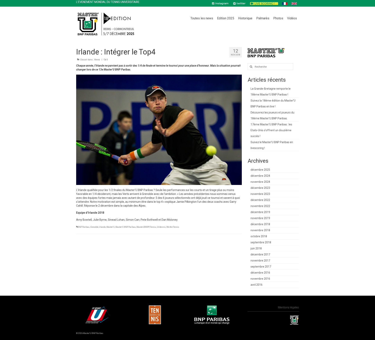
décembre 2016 (260, 272)
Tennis (153, 227)
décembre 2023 (260, 187)
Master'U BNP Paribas (125, 227)
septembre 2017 (261, 266)
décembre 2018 (260, 224)
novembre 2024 (260, 181)
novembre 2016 (260, 278)
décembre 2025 (260, 169)
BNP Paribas (83, 227)
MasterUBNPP (143, 227)
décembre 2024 (260, 175)
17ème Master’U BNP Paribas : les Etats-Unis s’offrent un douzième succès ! (271, 130)
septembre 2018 (261, 242)
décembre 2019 (260, 212)
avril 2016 (256, 284)
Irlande (102, 227)
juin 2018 (256, 248)
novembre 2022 (260, 206)
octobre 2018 (259, 236)
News (97, 59)
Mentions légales (288, 307)
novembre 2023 (260, 193)
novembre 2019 (260, 218)
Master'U (110, 227)
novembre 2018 (260, 230)
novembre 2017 (260, 260)
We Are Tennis (172, 227)
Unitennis (161, 227)
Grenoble (94, 227)
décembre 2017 (260, 254)
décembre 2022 (260, 200)
